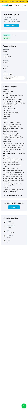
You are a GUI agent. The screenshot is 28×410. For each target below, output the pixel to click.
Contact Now (14, 207)
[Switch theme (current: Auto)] (21, 5)
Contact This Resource (11, 25)
